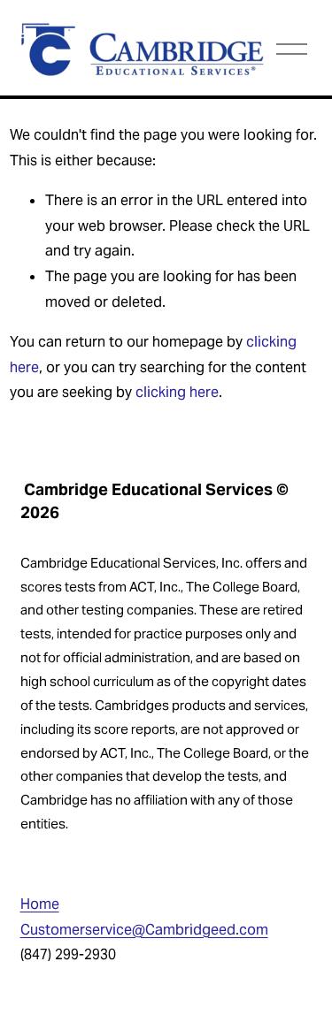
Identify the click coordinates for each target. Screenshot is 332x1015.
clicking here (177, 392)
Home (39, 904)
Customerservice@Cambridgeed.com (144, 929)
